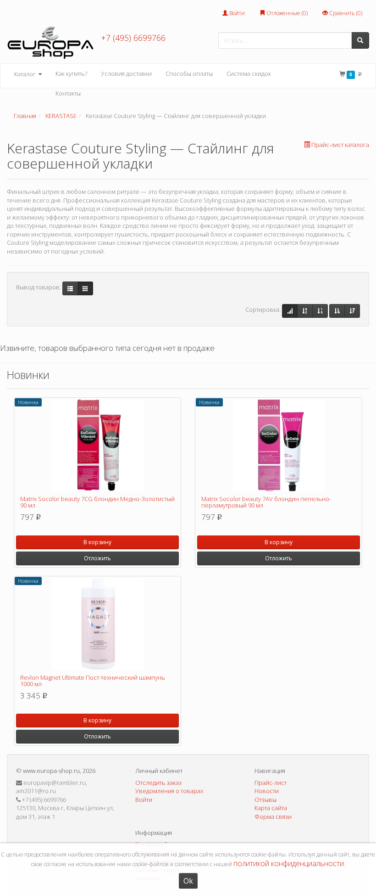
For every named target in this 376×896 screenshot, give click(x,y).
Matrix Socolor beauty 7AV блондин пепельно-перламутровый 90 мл (266, 502)
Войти (236, 13)
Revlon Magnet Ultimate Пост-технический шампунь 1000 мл (92, 680)
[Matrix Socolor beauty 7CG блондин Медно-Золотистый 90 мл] (97, 445)
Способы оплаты (189, 73)
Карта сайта (270, 808)
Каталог (25, 74)
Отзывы (265, 799)
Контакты (68, 93)
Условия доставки (126, 73)
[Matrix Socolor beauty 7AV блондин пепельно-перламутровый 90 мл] (278, 445)
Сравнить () (345, 13)
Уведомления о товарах (169, 791)
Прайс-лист (270, 782)
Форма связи (273, 816)
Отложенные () (286, 13)
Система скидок (249, 73)
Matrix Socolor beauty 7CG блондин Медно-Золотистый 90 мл (97, 502)
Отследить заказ (158, 782)
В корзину (97, 542)
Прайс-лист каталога (340, 145)
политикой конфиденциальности (288, 863)
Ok (188, 881)
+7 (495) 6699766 (133, 37)
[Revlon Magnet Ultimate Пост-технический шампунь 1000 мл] (97, 624)
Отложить (97, 558)
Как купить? (71, 73)
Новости (266, 791)
